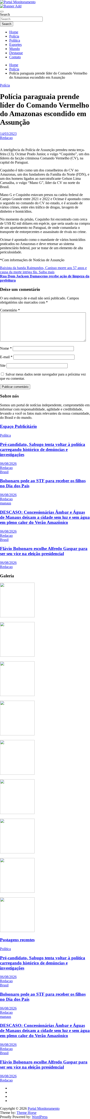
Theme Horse (26, 1113)
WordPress (40, 1117)
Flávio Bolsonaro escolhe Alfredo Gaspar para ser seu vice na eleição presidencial (43, 551)
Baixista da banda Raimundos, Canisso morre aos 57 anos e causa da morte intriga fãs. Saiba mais (43, 270)
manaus (5, 503)
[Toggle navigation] (2, 11)
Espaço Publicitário (18, 426)
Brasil (4, 472)
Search (5, 14)
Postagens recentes (17, 939)
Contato (15, 57)
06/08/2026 (8, 464)
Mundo (14, 49)
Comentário (10, 310)
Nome (6, 348)
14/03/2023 (8, 134)
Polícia (14, 36)
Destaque (16, 53)
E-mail (6, 357)
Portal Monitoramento (44, 1108)
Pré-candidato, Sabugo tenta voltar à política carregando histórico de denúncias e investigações (42, 449)
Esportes (15, 45)
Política (14, 40)
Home (13, 32)
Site (3, 365)
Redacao (6, 138)
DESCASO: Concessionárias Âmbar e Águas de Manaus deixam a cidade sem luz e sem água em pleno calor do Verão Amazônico (45, 517)
